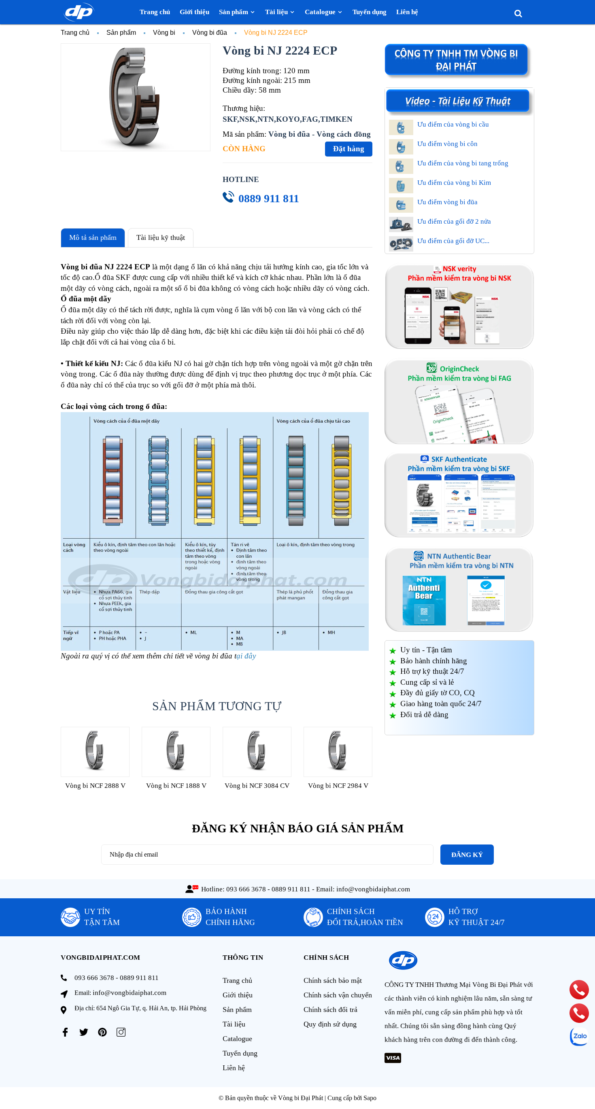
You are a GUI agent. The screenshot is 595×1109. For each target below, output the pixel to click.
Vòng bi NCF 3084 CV (257, 785)
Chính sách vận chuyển (338, 995)
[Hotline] (579, 989)
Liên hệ (234, 1068)
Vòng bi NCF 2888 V (95, 785)
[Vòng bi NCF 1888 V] (176, 751)
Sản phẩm (237, 1009)
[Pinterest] (102, 1032)
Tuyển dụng (240, 1053)
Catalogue (237, 1039)
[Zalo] (579, 1036)
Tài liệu (234, 1024)
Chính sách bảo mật (333, 980)
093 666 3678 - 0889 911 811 (268, 889)
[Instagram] (121, 1032)
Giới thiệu (238, 995)
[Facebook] (65, 1032)
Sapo (369, 1097)
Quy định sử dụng (330, 1024)
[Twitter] (83, 1032)
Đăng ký (467, 855)
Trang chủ (237, 980)
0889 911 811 (268, 198)
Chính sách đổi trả (330, 1009)
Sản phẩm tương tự (216, 706)
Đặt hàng (348, 148)
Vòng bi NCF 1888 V (176, 785)
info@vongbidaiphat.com (373, 889)
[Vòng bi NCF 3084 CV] (257, 751)
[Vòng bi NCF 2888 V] (95, 751)
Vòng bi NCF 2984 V (338, 785)
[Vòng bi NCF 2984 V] (338, 751)
